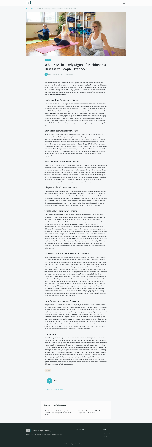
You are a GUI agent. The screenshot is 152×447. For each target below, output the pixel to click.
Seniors (33, 8)
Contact (105, 436)
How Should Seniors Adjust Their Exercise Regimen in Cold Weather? (91, 412)
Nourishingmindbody (41, 430)
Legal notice (106, 433)
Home (77, 433)
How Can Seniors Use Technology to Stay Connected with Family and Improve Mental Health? (58, 412)
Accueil (28, 8)
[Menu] (124, 2)
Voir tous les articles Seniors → (54, 390)
